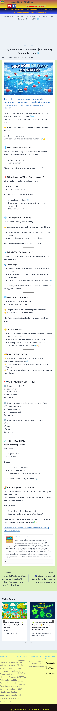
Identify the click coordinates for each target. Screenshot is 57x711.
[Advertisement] (28, 33)
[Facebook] (14, 6)
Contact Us (20, 681)
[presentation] (14, 610)
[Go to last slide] (4, 621)
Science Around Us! (32, 9)
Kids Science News (41, 12)
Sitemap (19, 668)
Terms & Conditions (20, 664)
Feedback (19, 688)
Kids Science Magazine (12, 57)
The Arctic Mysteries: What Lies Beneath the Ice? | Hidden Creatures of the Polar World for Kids (14, 578)
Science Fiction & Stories (45, 9)
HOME (6, 9)
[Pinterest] (9, 6)
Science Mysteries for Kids (17, 9)
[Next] (53, 621)
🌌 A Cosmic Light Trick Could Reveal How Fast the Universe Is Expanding (43, 577)
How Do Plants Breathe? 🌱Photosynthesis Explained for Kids (14, 625)
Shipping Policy (21, 684)
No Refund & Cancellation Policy (22, 677)
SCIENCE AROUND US (28, 46)
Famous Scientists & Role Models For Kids (22, 12)
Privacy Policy (20, 660)
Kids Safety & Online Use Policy (21, 672)
